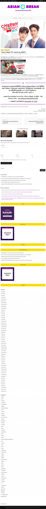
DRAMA (6, 132)
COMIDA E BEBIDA (4, 408)
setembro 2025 (3, 308)
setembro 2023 (3, 352)
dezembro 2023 (4, 346)
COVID (2, 409)
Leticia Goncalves (4, 53)
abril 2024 (3, 339)
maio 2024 (3, 337)
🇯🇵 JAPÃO (2, 492)
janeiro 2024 (3, 345)
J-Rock (2, 437)
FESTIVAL (3, 422)
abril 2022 (3, 383)
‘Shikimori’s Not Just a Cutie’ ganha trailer (32, 196)
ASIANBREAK (14, 507)
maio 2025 (3, 315)
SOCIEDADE (3, 470)
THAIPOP (3, 479)
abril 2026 (3, 295)
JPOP (2, 441)
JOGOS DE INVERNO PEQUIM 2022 (7, 439)
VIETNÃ (2, 487)
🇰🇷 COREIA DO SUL (4, 494)
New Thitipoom (31, 113)
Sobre (1, 0)
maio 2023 (3, 359)
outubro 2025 (3, 306)
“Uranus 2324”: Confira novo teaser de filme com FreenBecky (22, 191)
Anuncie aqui (5, 0)
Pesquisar (2, 168)
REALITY (2, 465)
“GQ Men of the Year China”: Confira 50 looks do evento (13, 194)
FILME (2, 426)
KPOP (39, 130)
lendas (2, 448)
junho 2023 (3, 358)
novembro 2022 (4, 370)
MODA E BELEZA (4, 459)
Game (2, 428)
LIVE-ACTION (3, 452)
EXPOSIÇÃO (3, 420)
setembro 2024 (3, 330)
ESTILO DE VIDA (4, 417)
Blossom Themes (29, 507)
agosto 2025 (3, 310)
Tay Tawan (35, 113)
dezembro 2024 (4, 324)
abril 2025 (3, 317)
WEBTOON (3, 489)
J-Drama (2, 435)
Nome (2, 155)
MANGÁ (2, 455)
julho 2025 (3, 311)
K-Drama (36, 130)
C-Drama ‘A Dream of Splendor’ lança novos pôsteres (20, 135)
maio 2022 (3, 381)
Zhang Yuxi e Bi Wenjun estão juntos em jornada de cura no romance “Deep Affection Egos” (6, 135)
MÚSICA (33, 132)
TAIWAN (2, 474)
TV (23, 132)
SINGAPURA (3, 468)
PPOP (2, 463)
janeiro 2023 (3, 367)
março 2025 (3, 319)
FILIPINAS (3, 424)
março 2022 (3, 385)
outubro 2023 (3, 350)
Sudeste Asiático (4, 472)
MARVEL (2, 457)
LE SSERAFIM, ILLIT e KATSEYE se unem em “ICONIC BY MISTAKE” (12, 176)
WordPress (38, 507)
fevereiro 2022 (3, 387)
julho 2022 (3, 378)
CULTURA (3, 411)
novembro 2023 (4, 348)
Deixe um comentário (24, 53)
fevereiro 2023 (3, 365)
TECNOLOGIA (3, 478)
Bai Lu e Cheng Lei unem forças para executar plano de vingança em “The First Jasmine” (16, 178)
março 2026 (3, 297)
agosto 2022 (3, 376)
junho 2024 (3, 335)
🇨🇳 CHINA (9, 132)
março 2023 (3, 363)
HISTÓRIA (3, 430)
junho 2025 (3, 313)
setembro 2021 (3, 391)
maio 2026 (3, 293)
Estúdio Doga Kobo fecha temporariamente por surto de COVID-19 (13, 196)
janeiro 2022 (3, 389)
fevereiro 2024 (3, 343)
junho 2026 (3, 291)
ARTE (2, 398)
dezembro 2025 (4, 302)
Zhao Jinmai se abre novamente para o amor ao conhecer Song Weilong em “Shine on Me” (25, 190)
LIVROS (2, 454)
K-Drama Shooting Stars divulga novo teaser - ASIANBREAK (12, 198)
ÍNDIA (2, 433)
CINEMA (2, 406)
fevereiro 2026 (3, 299)
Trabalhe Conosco (14, 0)
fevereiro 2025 (3, 321)
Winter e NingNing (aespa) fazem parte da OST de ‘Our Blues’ (37, 135)
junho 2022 (3, 380)
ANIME (2, 397)
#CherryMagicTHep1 (29, 86)
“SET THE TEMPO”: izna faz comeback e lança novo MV (10, 182)
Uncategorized (3, 485)
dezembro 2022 (4, 369)
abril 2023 (3, 361)
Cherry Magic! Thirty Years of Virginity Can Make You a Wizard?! (15, 113)
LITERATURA (3, 450)
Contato (9, 0)
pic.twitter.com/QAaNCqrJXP (28, 98)
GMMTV (26, 113)
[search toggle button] (44, 0)
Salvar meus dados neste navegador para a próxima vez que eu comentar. (14, 159)
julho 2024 (3, 334)
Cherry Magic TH (3, 113)
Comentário (3, 145)
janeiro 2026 (3, 300)
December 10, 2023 (31, 101)
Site (32, 155)
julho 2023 (3, 356)
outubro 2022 (3, 372)
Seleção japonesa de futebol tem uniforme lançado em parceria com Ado (13, 180)
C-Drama (2, 132)
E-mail (17, 155)
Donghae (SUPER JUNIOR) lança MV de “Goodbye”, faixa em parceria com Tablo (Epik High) (16, 184)
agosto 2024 (3, 332)
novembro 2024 (4, 326)
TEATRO (2, 476)
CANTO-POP (3, 402)
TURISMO (3, 481)
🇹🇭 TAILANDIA (3, 496)
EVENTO (2, 419)
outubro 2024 (3, 328)
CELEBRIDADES (4, 404)
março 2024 (3, 341)
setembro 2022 (3, 374)
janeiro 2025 (3, 323)
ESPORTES (3, 415)
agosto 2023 (3, 354)
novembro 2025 (4, 304)
